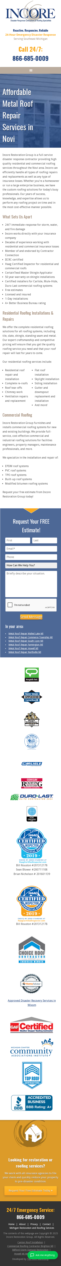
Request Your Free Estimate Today (30, 1190)
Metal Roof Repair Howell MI (23, 648)
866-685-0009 (31, 58)
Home (11, 1224)
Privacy (34, 1224)
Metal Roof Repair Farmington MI (25, 644)
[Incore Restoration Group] (30, 22)
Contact (47, 1224)
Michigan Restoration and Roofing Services (31, 1228)
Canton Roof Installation (30, 1242)
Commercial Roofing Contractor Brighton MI (30, 1246)
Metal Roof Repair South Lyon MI (25, 641)
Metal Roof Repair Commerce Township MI (30, 637)
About (22, 1224)
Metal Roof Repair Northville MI (24, 652)
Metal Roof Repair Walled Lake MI (25, 633)
